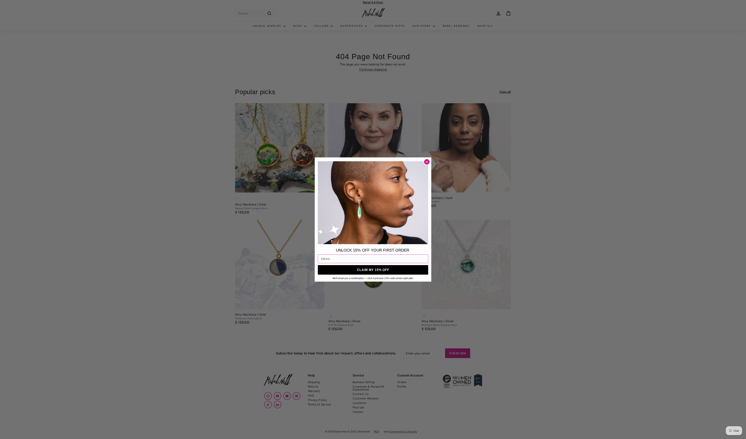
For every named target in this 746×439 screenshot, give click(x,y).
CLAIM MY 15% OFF (373, 270)
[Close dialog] (427, 162)
